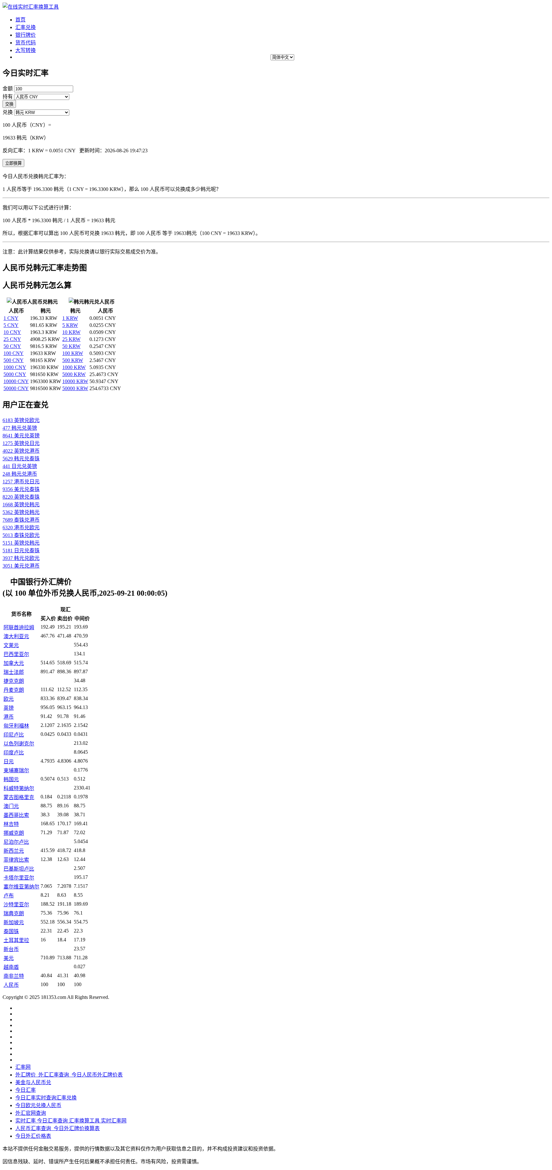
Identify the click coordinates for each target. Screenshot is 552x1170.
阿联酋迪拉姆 (19, 627)
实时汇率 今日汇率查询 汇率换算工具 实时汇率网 (70, 1120)
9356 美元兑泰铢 (21, 489)
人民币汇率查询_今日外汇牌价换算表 (57, 1128)
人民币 (11, 985)
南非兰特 (14, 976)
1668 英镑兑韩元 (21, 504)
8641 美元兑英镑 (21, 435)
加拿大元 (14, 663)
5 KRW (70, 325)
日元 (9, 761)
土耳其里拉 (16, 940)
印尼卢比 (14, 734)
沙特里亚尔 (16, 904)
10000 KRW (75, 381)
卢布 (9, 895)
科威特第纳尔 (19, 788)
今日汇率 (25, 1090)
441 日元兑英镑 (20, 466)
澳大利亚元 (16, 636)
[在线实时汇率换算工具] (31, 7)
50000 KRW (75, 388)
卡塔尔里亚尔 (19, 877)
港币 (9, 717)
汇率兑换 (25, 27)
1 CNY (11, 318)
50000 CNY (16, 388)
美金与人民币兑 (33, 1082)
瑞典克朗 (14, 913)
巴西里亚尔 (16, 654)
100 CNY (14, 353)
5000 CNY (15, 374)
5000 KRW (74, 374)
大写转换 (25, 50)
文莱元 (11, 645)
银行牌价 (25, 35)
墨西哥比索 (16, 815)
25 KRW (71, 339)
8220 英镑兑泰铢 (21, 497)
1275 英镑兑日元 (21, 443)
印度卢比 (14, 752)
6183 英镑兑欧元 (21, 420)
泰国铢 (11, 931)
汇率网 (23, 1067)
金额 (8, 88)
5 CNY (11, 325)
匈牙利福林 (16, 725)
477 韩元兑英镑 (20, 428)
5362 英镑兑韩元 (21, 512)
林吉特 (11, 824)
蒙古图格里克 (19, 797)
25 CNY (12, 339)
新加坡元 (14, 922)
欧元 (9, 699)
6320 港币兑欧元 (21, 527)
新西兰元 (14, 851)
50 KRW (71, 346)
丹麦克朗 (14, 690)
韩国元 (11, 779)
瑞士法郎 (14, 672)
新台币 (11, 949)
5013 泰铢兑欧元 (21, 535)
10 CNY (12, 332)
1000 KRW (74, 367)
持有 (8, 96)
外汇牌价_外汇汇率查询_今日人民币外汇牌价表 (69, 1074)
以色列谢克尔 (19, 743)
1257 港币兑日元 (21, 481)
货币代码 (25, 42)
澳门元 (11, 806)
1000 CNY (15, 367)
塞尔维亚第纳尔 (21, 886)
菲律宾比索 (16, 860)
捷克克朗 (14, 681)
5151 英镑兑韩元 (21, 543)
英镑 (9, 708)
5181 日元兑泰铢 (21, 550)
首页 (20, 19)
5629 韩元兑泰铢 (21, 458)
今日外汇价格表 (33, 1136)
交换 (9, 104)
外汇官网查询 (30, 1113)
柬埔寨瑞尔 (16, 770)
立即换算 (13, 163)
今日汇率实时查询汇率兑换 (46, 1097)
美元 (9, 958)
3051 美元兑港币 (21, 566)
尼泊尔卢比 (16, 842)
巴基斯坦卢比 (19, 869)
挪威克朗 (14, 833)
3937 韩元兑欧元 (21, 558)
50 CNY (12, 346)
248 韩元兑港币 (20, 474)
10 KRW (71, 332)
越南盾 (11, 967)
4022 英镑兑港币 (21, 451)
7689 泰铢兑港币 (21, 520)
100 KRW (72, 353)
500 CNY (14, 360)
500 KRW (72, 360)
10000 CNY (16, 381)
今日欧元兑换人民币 (38, 1105)
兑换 (8, 112)
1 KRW (70, 318)
